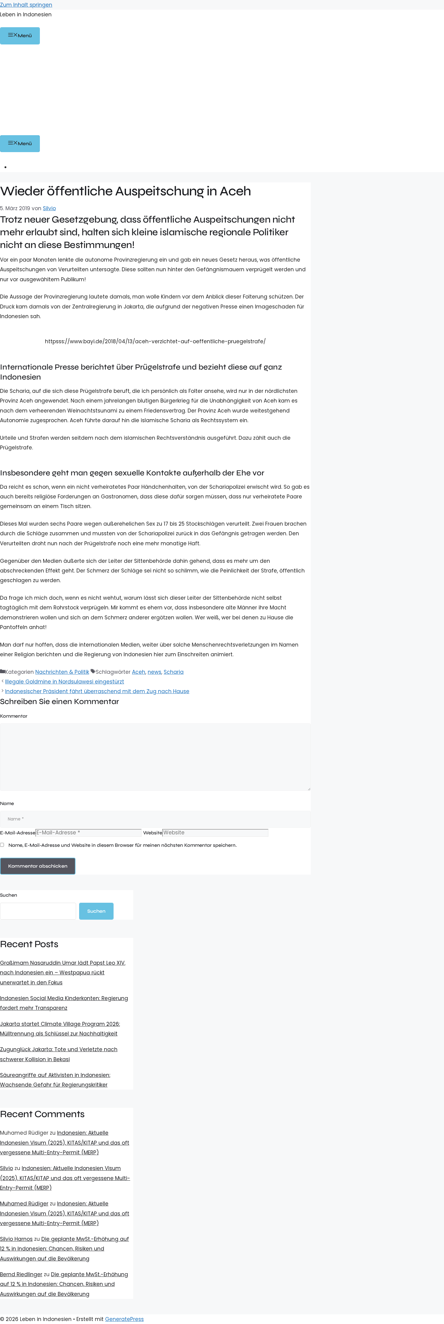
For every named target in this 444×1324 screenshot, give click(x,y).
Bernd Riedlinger (21, 1274)
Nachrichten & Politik (62, 672)
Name (7, 803)
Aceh (138, 672)
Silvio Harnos (16, 1239)
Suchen (8, 895)
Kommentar (13, 716)
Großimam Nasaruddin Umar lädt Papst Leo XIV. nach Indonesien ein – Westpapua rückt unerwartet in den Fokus (62, 972)
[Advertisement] (222, 89)
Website (152, 833)
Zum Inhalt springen (26, 4)
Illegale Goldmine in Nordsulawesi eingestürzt (64, 681)
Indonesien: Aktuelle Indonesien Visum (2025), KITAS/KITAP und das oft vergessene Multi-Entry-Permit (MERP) (64, 1142)
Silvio (6, 1168)
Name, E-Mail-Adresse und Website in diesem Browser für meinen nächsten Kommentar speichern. (122, 845)
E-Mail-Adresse (17, 833)
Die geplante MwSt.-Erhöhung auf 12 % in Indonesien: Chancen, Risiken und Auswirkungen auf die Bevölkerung (64, 1248)
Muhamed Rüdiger (24, 1203)
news (154, 672)
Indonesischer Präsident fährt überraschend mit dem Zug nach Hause (97, 691)
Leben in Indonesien (26, 14)
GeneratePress (124, 1319)
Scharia (174, 672)
